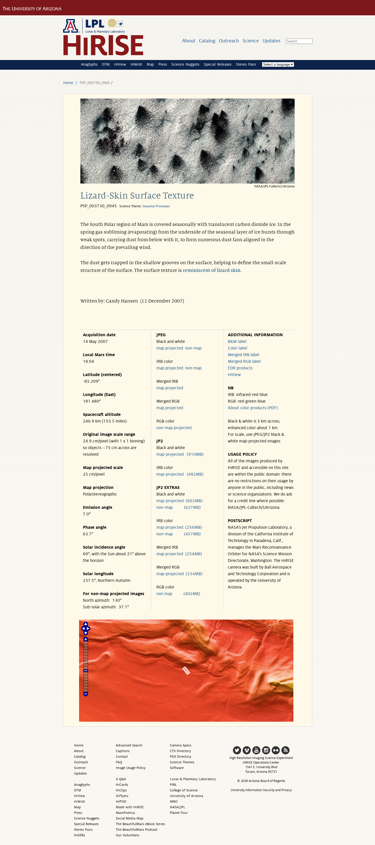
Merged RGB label (244, 361)
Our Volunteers (127, 835)
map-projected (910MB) (180, 454)
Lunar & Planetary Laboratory (193, 779)
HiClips (121, 790)
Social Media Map (129, 818)
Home (68, 83)
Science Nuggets (185, 64)
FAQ (119, 762)
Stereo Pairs (246, 64)
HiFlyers (122, 796)
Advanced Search (129, 745)
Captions (123, 751)
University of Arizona (186, 796)
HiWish (136, 64)
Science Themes (182, 762)
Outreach (229, 40)
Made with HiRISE (130, 807)
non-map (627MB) (178, 507)
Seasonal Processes (156, 206)
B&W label (237, 341)
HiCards (122, 785)
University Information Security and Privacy (261, 790)
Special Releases (217, 64)
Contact (122, 756)
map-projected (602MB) (179, 501)
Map (150, 64)
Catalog (207, 40)
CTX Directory (180, 751)
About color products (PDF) (253, 408)
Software (177, 768)
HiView (120, 64)
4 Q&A (121, 779)
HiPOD (121, 801)
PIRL (173, 785)
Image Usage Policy (131, 768)
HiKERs (79, 835)
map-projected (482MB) (180, 474)
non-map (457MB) (178, 534)
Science (251, 40)
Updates (271, 40)
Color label (237, 348)
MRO (174, 801)
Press (162, 64)
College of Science (184, 790)
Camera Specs (180, 745)
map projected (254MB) (179, 554)
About (188, 40)
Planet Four (179, 813)
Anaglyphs (89, 64)
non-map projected (174, 428)
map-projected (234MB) (179, 574)
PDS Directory (180, 756)
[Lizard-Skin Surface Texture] (187, 182)
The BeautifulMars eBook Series (140, 824)
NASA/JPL (177, 807)
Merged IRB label (243, 355)
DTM (106, 64)
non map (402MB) (178, 594)
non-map (193, 348)
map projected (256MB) (179, 527)
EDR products (240, 368)
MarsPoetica (125, 813)
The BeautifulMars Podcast (136, 829)
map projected (169, 348)
